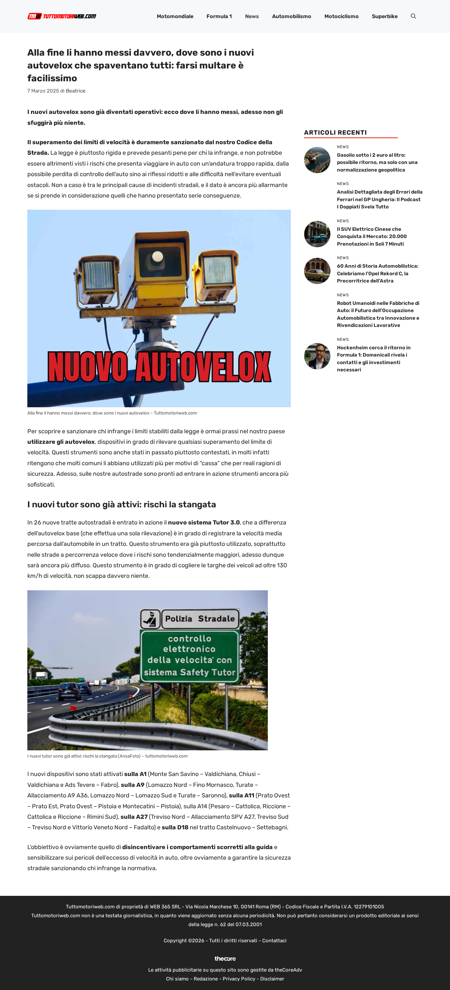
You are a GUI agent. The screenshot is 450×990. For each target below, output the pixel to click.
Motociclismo (341, 16)
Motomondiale (175, 16)
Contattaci (274, 941)
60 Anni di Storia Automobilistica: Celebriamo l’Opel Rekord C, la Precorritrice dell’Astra (377, 273)
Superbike (385, 16)
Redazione (206, 979)
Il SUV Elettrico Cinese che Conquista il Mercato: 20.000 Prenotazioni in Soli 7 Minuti (372, 236)
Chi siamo (177, 979)
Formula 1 (219, 16)
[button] (413, 16)
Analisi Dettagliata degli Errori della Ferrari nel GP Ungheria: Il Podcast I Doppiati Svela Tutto (380, 199)
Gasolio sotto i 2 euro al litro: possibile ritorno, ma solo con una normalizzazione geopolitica (377, 162)
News (252, 16)
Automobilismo (291, 16)
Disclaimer (272, 979)
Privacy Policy (239, 979)
